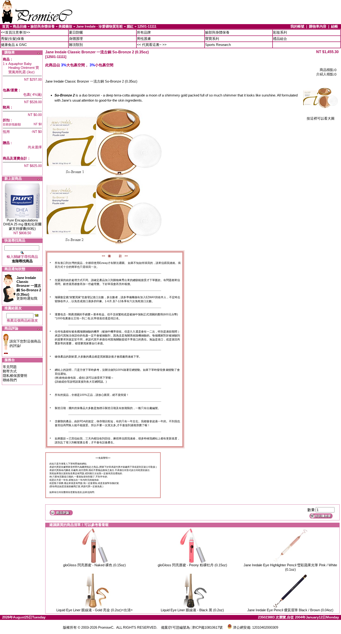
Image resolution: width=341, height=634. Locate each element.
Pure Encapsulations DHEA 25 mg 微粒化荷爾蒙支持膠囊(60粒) (22, 224)
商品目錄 (20, 26)
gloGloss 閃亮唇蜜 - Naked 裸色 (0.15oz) (94, 565)
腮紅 (130, 26)
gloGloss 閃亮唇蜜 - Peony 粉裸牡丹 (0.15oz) (192, 565)
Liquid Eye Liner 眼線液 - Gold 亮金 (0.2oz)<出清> (94, 610)
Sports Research (218, 45)
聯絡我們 (10, 380)
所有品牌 (144, 32)
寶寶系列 (212, 39)
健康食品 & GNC (14, 45)
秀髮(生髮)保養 (12, 39)
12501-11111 (146, 26)
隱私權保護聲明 (15, 376)
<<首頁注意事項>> (15, 32)
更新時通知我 (28, 288)
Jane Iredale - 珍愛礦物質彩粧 (99, 26)
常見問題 (10, 367)
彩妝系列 (280, 32)
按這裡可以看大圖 (321, 118)
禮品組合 (280, 39)
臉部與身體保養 (42, 26)
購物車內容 (317, 26)
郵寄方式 (10, 371)
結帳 (334, 26)
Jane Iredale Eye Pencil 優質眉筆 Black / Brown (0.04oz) (290, 610)
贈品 (6, 143)
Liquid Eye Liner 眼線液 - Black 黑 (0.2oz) (192, 610)
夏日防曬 (76, 32)
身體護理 (76, 39)
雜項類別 (76, 45)
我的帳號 (297, 26)
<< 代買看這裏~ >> (152, 45)
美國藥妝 (65, 26)
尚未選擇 (35, 147)
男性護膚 (144, 39)
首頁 (5, 26)
